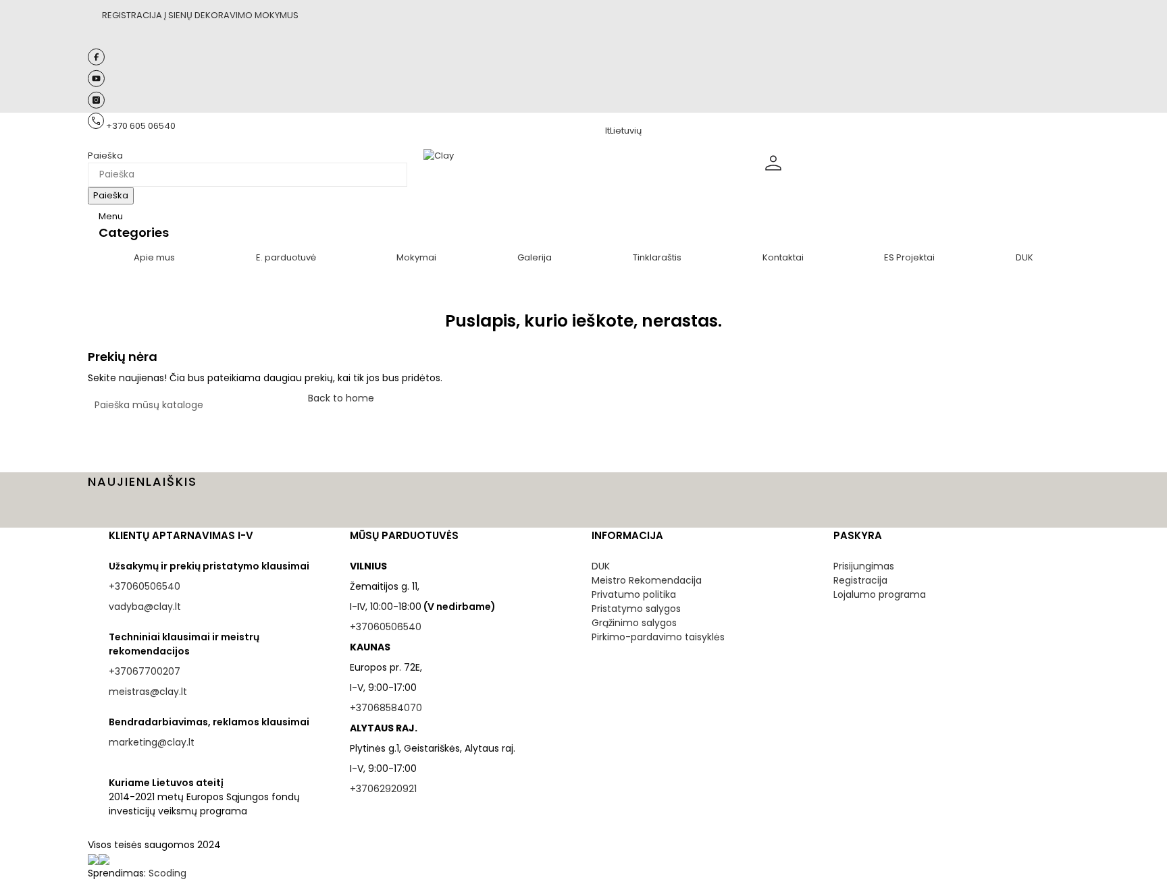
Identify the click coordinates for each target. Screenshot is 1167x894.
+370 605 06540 (141, 125)
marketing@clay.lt (151, 742)
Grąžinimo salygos (634, 623)
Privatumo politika (634, 594)
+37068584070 (386, 708)
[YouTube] (96, 84)
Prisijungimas (863, 566)
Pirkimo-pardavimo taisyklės (658, 637)
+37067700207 (144, 671)
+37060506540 (144, 586)
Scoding (167, 873)
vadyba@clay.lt (145, 606)
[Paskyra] (773, 173)
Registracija (860, 580)
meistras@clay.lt (148, 691)
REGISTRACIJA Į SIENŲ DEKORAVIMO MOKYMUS (200, 15)
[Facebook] (96, 62)
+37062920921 (383, 788)
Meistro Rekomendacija (647, 580)
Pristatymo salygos (636, 608)
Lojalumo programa (879, 594)
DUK (601, 566)
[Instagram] (96, 105)
